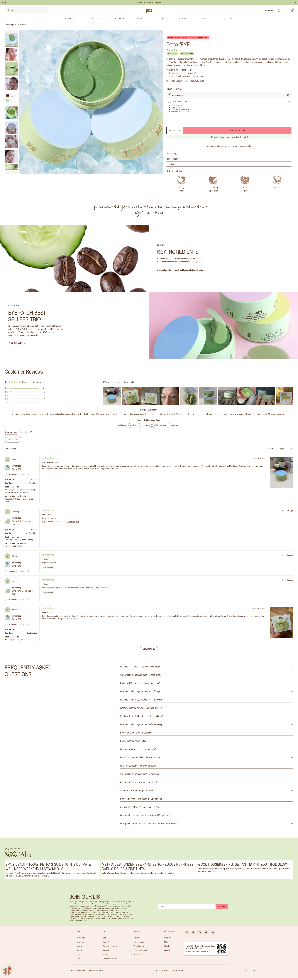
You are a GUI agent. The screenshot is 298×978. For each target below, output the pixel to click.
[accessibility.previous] (2, 2)
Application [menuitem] (175, 425)
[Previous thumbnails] (11, 31)
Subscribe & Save (140, 950)
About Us (106, 942)
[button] (25, 388)
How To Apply (172, 159)
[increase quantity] (179, 130)
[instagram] (186, 932)
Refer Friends (139, 942)
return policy (247, 146)
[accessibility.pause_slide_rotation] (5, 2)
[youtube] (212, 932)
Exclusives (119, 18)
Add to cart (237, 130)
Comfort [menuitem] (146, 425)
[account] (278, 10)
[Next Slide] (291, 396)
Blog (104, 938)
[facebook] (199, 932)
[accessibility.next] (295, 2)
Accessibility (236, 971)
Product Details (172, 154)
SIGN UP (222, 906)
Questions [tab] (26, 432)
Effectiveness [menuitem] (160, 425)
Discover (228, 18)
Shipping (167, 946)
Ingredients (171, 164)
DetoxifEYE (21, 25)
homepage (10, 25)
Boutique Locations (110, 946)
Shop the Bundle (17, 343)
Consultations (139, 946)
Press (105, 954)
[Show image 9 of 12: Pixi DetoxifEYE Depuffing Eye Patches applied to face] (11, 156)
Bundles (206, 18)
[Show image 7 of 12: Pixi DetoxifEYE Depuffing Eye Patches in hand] (11, 127)
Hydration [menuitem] (134, 425)
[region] (198, 396)
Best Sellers (94, 18)
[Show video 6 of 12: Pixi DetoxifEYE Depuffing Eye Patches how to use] (11, 112)
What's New (81, 942)
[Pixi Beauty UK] (149, 10)
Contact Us (168, 938)
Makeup (160, 18)
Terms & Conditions (254, 971)
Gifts (78, 959)
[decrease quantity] (170, 130)
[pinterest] (206, 932)
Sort (271, 449)
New (69, 18)
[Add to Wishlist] (290, 44)
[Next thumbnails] (11, 172)
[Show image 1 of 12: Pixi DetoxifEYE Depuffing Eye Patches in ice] (11, 40)
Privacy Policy (244, 971)
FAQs (166, 942)
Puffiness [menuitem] (122, 425)
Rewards (270, 10)
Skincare (138, 18)
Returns (167, 950)
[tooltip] (157, 410)
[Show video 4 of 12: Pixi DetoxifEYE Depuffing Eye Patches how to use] (11, 83)
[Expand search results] (45, 10)
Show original (73, 522)
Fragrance (183, 18)
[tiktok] (193, 932)
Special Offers (139, 954)
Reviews (106, 950)
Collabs (79, 954)
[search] (8, 10)
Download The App (110, 959)
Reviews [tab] (11, 432)
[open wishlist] (285, 10)
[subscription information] (181, 89)
